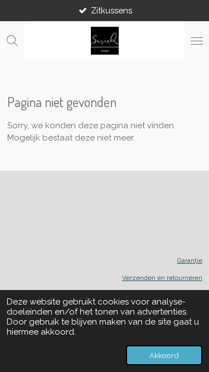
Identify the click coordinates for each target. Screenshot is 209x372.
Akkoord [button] (164, 355)
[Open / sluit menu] (196, 40)
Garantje (189, 260)
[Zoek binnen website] (12, 40)
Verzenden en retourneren (162, 278)
